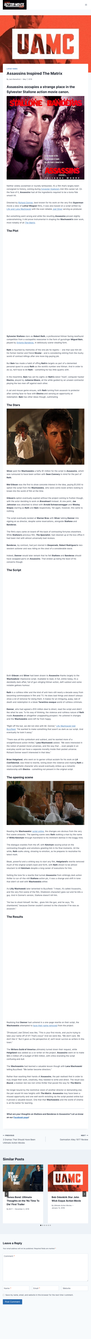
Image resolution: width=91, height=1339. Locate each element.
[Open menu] (86, 5)
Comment (9, 1256)
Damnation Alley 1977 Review (74, 1137)
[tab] (40, 1225)
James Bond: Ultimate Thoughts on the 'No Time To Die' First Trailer (23, 1201)
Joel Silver (57, 209)
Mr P (11, 1209)
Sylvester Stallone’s (50, 189)
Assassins (15, 87)
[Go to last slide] (7, 1194)
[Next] (84, 1194)
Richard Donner (25, 202)
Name (7, 1288)
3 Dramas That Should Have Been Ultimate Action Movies (19, 1139)
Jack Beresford (14, 79)
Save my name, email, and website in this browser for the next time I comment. (39, 1295)
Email (36, 1288)
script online (38, 831)
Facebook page (20, 1117)
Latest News (12, 69)
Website (67, 1288)
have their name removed (45, 1025)
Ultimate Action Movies (63, 1205)
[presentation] (23, 1178)
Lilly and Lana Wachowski (19, 209)
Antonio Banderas (25, 342)
